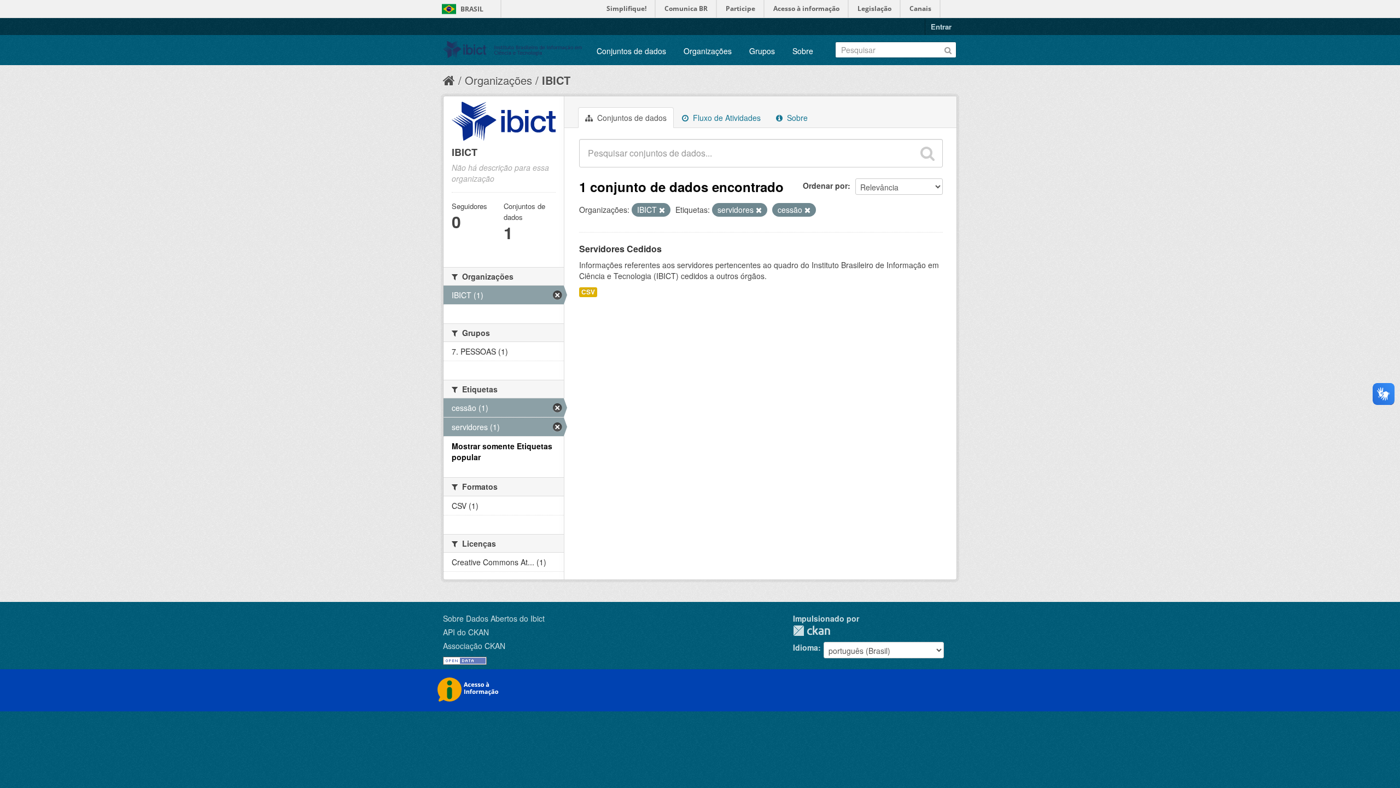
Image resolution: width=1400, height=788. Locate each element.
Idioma (805, 647)
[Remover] (662, 210)
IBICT (556, 80)
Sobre (802, 50)
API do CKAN (466, 632)
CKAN (811, 630)
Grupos (762, 50)
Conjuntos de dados (631, 50)
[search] (927, 153)
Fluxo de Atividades (726, 117)
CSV (588, 292)
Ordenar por (825, 185)
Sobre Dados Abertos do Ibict (494, 618)
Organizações (708, 50)
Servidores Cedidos (620, 248)
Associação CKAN (474, 645)
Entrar (941, 26)
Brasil (471, 9)
